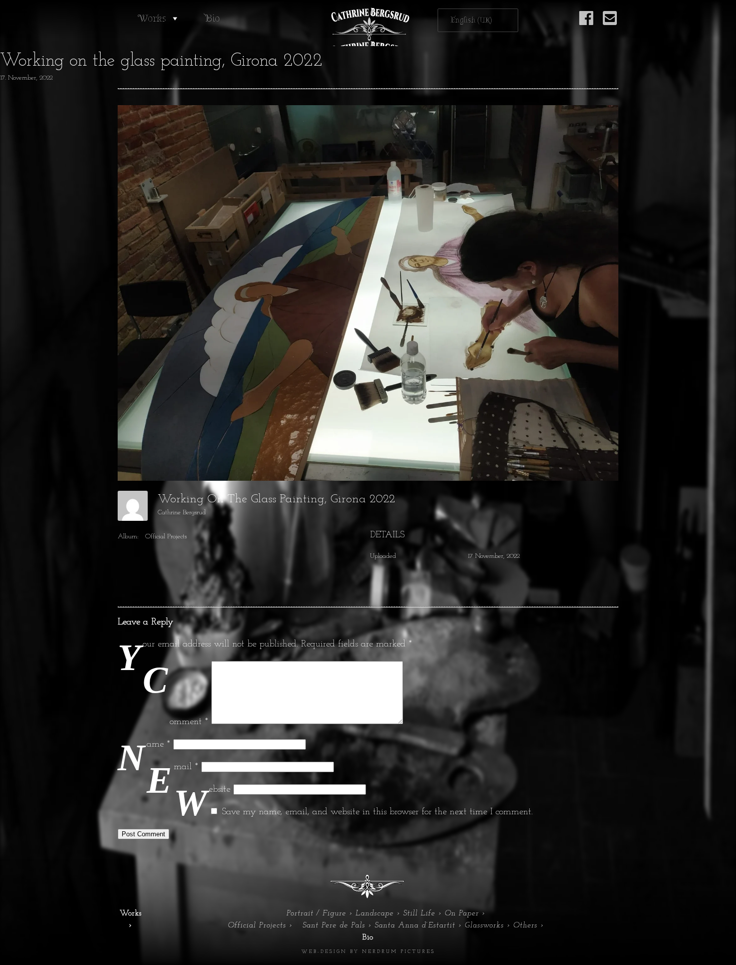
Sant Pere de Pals (333, 925)
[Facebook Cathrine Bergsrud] (586, 24)
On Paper (462, 913)
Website (219, 789)
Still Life (419, 913)
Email (186, 767)
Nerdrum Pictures (398, 951)
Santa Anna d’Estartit (415, 925)
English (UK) (471, 20)
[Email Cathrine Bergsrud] (609, 24)
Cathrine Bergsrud (182, 512)
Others (525, 925)
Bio (212, 18)
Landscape (374, 913)
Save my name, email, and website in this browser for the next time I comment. (377, 812)
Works (152, 18)
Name (158, 744)
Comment (189, 722)
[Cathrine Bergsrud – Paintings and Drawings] (368, 27)
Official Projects (166, 536)
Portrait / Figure (316, 913)
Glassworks (484, 925)
